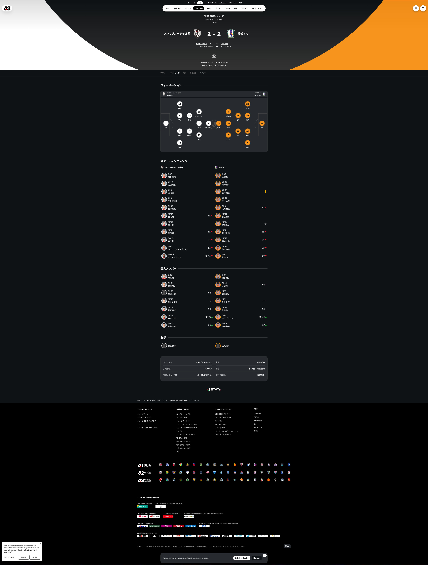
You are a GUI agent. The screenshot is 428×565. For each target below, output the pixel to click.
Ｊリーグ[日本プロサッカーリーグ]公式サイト (158, 546)
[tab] (163, 73)
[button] (416, 8)
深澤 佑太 (224, 44)
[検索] (423, 8)
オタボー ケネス (201, 44)
